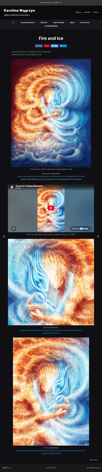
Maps (72, 22)
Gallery (78, 12)
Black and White (28, 22)
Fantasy (44, 22)
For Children (58, 22)
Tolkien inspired (51, 26)
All (13, 22)
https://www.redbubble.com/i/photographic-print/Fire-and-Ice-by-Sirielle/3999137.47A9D (51, 176)
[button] (93, 460)
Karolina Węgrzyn (19, 10)
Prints (95, 12)
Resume (87, 12)
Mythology (85, 22)
